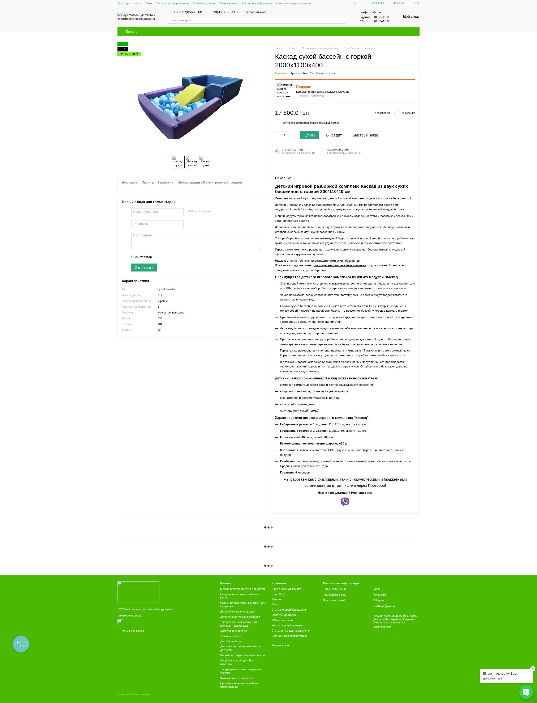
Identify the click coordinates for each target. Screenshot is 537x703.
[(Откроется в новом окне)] (120, 622)
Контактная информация (257, 3)
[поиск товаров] (342, 20)
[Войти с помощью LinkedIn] (227, 211)
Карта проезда (382, 627)
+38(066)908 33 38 (225, 12)
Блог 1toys (123, 3)
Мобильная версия (133, 631)
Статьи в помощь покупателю (293, 3)
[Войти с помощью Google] (221, 211)
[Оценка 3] (172, 256)
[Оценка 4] (179, 256)
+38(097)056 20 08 (188, 12)
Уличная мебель (230, 636)
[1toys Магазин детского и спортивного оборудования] (138, 591)
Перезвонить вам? (255, 12)
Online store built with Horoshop (133, 694)
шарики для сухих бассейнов (336, 227)
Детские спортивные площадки (240, 616)
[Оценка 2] (165, 256)
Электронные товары (233, 630)
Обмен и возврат (229, 3)
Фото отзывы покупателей (236, 678)
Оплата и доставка (204, 3)
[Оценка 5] (185, 256)
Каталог (137, 3)
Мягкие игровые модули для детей (242, 588)
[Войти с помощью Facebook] (214, 211)
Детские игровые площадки (237, 611)
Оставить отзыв (325, 73)
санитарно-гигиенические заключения (340, 265)
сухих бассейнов (348, 260)
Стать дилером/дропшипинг (172, 3)
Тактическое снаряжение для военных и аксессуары (238, 623)
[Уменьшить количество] (278, 135)
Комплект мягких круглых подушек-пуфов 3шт (323, 91)
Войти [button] (286, 122)
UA (354, 3)
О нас (149, 3)
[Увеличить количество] (291, 135)
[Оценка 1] (158, 256)
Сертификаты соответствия (289, 635)
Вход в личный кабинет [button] (286, 588)
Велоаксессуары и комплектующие (242, 655)
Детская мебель (230, 641)
